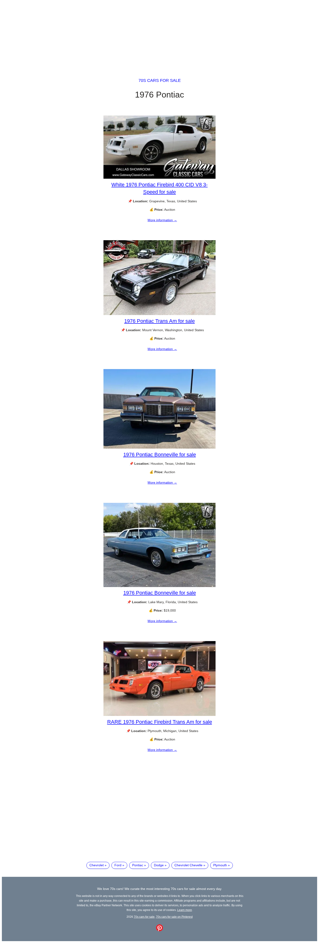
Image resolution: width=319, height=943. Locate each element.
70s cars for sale (159, 80)
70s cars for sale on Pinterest (174, 916)
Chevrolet (96, 865)
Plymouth (220, 865)
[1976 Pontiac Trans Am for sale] (159, 314)
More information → (162, 220)
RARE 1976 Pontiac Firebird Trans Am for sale (159, 722)
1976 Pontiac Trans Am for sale (159, 321)
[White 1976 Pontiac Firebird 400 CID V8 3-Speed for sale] (159, 177)
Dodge (159, 865)
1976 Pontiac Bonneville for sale (159, 454)
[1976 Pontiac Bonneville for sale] (159, 447)
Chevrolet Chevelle (188, 865)
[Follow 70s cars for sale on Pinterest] (159, 930)
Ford (117, 865)
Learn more (184, 909)
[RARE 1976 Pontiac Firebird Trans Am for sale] (159, 715)
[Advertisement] (159, 34)
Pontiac (137, 865)
